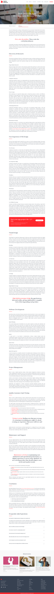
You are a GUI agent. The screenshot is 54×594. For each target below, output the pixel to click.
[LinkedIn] (1, 587)
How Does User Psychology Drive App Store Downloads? (10, 566)
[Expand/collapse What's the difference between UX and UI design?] (44, 527)
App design (18, 581)
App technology (43, 583)
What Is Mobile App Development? (42, 567)
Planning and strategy (43, 584)
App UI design (19, 583)
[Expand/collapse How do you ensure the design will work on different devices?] (44, 544)
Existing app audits (19, 585)
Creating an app (43, 580)
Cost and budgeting (43, 582)
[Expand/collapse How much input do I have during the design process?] (44, 534)
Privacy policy (19, 588)
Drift (29, 585)
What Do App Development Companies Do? (24, 568)
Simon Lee (5, 571)
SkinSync (30, 583)
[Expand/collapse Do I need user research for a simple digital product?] (44, 530)
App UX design (19, 582)
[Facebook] (5, 587)
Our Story (30, 588)
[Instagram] (3, 587)
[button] (30, 1)
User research (42, 585)
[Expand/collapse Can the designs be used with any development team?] (44, 540)
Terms (18, 589)
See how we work (39, 220)
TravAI (30, 580)
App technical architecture (20, 584)
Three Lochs (30, 584)
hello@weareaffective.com (4, 585)
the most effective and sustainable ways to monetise (21, 128)
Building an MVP (43, 581)
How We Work (31, 589)
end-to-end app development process (27, 488)
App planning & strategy (20, 580)
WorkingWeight (31, 582)
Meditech (30, 581)
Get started (39, 222)
